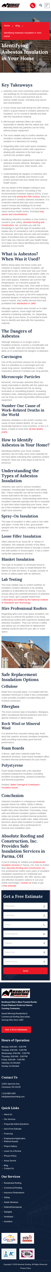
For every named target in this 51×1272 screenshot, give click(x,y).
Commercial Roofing (13, 1188)
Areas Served (10, 1161)
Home (7, 25)
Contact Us (9, 1168)
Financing (8, 1134)
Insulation (8, 1221)
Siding (7, 1197)
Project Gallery (10, 1146)
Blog (17, 25)
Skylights (8, 1212)
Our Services (9, 1119)
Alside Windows (11, 1202)
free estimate (9, 886)
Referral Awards (11, 1141)
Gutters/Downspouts (13, 1207)
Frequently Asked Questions (16, 1124)
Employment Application (14, 1138)
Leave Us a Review (12, 1151)
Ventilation (8, 1217)
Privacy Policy (10, 1156)
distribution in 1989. (26, 303)
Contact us (26, 883)
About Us (8, 1114)
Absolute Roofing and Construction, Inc (25, 868)
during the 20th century (28, 196)
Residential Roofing (12, 1183)
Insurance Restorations (14, 1193)
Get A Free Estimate (16, 1029)
